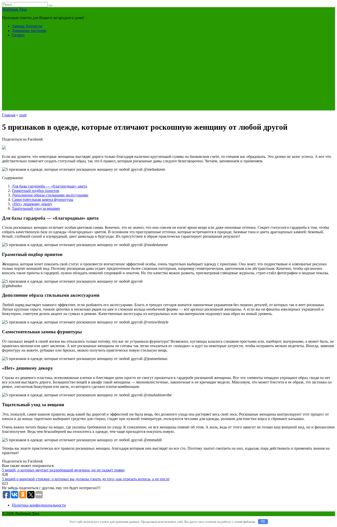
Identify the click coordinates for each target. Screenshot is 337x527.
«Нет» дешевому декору (32, 204)
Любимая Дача (14, 9)
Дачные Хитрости (27, 26)
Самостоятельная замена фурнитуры (42, 199)
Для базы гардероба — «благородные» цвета (49, 186)
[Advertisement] (168, 75)
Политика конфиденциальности (39, 505)
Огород (18, 35)
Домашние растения (29, 30)
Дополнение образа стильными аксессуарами (50, 195)
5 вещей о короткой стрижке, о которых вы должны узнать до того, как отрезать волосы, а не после (85, 479)
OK (263, 521)
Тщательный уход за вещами (36, 208)
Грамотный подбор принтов (35, 191)
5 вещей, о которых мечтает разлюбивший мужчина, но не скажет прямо (63, 470)
